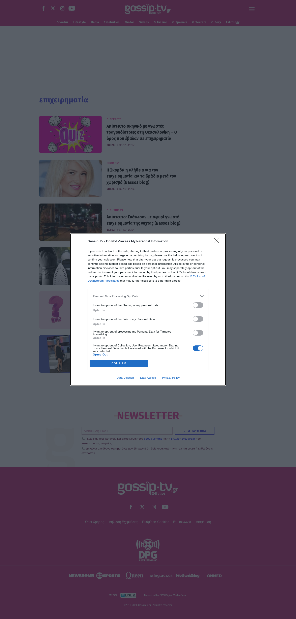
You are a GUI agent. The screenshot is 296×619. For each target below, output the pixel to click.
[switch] (198, 305)
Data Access (148, 377)
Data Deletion (125, 377)
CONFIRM (119, 363)
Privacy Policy (171, 377)
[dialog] (148, 309)
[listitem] (148, 296)
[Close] (217, 241)
